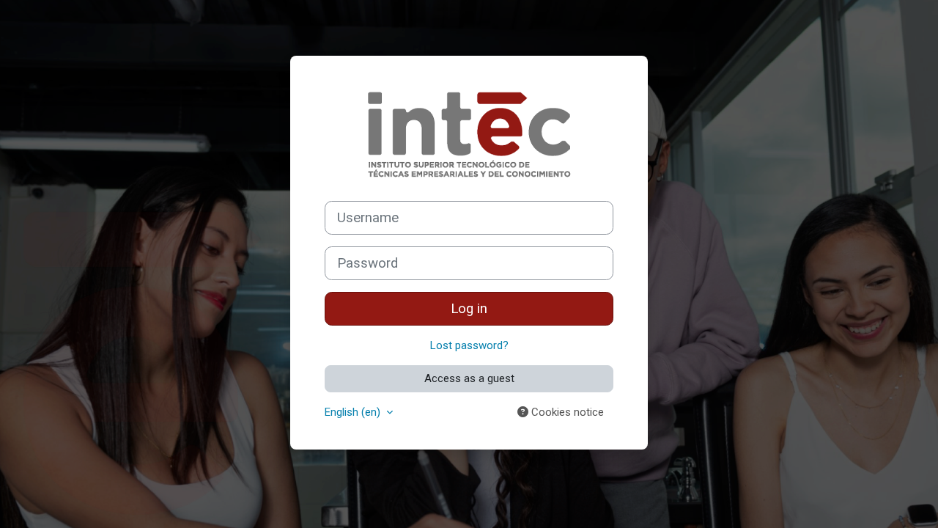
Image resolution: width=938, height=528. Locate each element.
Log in (469, 309)
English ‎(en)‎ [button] (354, 412)
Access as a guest (469, 378)
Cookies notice (566, 412)
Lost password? (469, 345)
